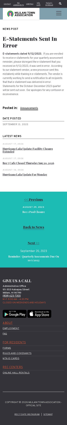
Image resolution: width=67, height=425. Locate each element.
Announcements (29, 108)
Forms (7, 348)
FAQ (5, 333)
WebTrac (29, 4)
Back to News (33, 227)
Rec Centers (13, 367)
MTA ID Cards (11, 358)
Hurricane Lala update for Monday (25, 174)
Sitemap (48, 414)
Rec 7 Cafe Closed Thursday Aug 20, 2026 (28, 163)
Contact (7, 4)
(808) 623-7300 (12, 296)
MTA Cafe (38, 4)
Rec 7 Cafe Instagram (27, 414)
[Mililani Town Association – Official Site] (21, 14)
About (8, 323)
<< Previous (33, 199)
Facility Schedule (49, 4)
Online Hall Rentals (16, 372)
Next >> (33, 243)
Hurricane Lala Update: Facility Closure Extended (28, 150)
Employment (11, 328)
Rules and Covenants (17, 353)
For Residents (14, 342)
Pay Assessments (18, 4)
